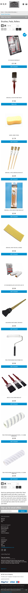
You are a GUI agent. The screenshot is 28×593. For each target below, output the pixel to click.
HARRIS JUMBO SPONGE (14, 135)
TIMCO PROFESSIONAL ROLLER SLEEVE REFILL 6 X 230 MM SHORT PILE (14, 473)
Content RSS (9, 588)
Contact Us (3, 531)
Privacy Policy (4, 530)
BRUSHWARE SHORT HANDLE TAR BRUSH (14, 322)
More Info (14, 104)
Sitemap (2, 520)
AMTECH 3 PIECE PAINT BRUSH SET (14, 397)
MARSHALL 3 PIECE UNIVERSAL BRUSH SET (14, 172)
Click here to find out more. (6, 591)
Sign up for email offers (11, 507)
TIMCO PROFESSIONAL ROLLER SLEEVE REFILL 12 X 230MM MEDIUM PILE (14, 436)
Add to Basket (14, 66)
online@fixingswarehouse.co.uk (7, 547)
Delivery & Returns (4, 528)
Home (2, 12)
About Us (3, 518)
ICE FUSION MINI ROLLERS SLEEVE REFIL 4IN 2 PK (14, 285)
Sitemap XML (3, 588)
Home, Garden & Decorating (10, 12)
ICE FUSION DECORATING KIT (14, 60)
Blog (2, 521)
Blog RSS (21, 588)
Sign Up (22, 511)
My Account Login (4, 527)
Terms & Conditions (5, 533)
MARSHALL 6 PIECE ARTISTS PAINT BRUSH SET (14, 210)
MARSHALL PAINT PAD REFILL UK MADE (14, 247)
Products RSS (16, 588)
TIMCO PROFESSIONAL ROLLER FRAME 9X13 (14, 360)
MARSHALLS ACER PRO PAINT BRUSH (14, 97)
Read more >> (4, 568)
